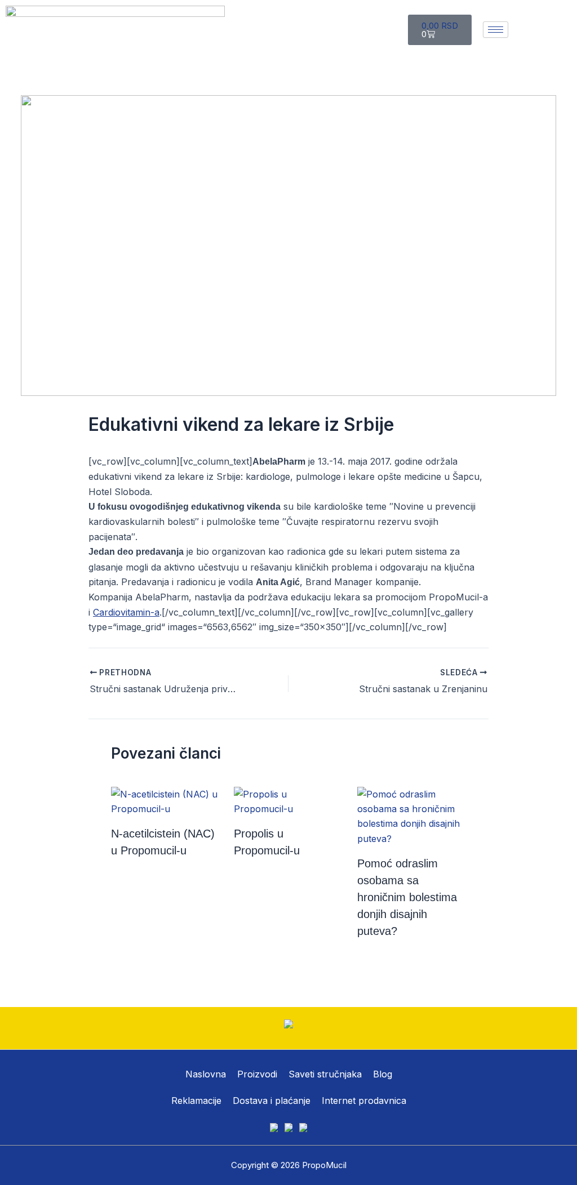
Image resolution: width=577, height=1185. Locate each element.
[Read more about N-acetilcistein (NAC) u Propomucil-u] (165, 800)
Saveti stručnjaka (325, 1074)
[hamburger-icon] (495, 29)
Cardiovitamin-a (126, 612)
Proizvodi (257, 1074)
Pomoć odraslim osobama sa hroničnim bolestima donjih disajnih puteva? (407, 897)
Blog (382, 1074)
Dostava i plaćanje (271, 1100)
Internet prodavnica (364, 1100)
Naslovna (205, 1074)
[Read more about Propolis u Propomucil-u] (288, 800)
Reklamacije (196, 1100)
